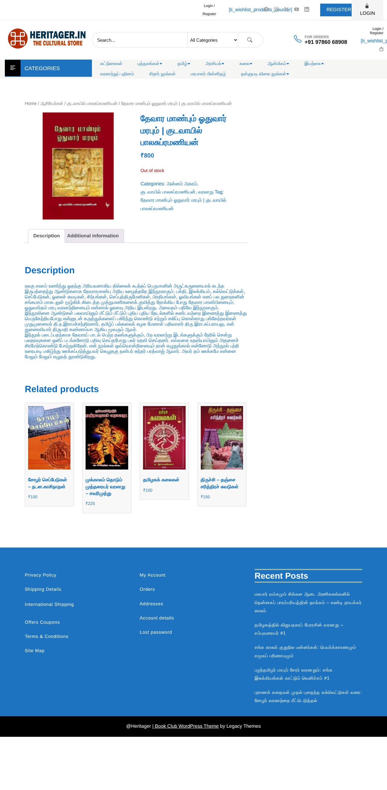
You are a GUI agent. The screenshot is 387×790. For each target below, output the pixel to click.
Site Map (35, 650)
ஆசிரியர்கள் (52, 103)
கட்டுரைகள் (111, 63)
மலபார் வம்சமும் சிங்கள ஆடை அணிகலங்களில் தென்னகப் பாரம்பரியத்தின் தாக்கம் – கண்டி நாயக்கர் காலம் (308, 602)
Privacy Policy (41, 575)
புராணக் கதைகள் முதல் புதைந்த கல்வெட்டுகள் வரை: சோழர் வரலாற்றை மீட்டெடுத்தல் (308, 696)
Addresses (151, 603)
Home (31, 103)
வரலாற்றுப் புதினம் (117, 73)
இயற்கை (312, 63)
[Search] (250, 40)
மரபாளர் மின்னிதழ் (208, 73)
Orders (147, 589)
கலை (244, 63)
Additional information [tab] (93, 236)
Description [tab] (46, 236)
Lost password (156, 632)
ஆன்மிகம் (277, 63)
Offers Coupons (42, 622)
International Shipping (49, 604)
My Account (153, 575)
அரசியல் (214, 63)
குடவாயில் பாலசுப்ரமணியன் (92, 103)
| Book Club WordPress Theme (185, 726)
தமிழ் (182, 63)
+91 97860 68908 (326, 42)
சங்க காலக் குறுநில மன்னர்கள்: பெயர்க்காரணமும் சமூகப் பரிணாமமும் (305, 651)
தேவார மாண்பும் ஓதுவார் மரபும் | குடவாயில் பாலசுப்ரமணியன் (183, 204)
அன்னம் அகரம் (182, 184)
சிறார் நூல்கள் (162, 73)
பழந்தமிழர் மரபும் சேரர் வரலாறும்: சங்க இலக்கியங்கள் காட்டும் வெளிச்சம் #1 (294, 674)
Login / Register (209, 10)
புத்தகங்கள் (148, 63)
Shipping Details (43, 589)
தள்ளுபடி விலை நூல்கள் (263, 73)
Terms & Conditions (46, 636)
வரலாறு (205, 192)
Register (339, 9)
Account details (157, 618)
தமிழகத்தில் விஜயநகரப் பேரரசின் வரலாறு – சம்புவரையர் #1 (299, 629)
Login (367, 13)
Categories (42, 68)
